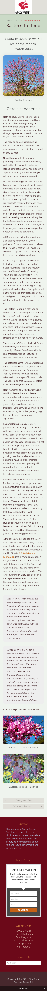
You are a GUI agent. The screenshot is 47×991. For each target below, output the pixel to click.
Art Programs (23, 946)
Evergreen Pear (24, 800)
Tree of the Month (31, 20)
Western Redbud (22, 806)
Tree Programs (23, 937)
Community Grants (23, 940)
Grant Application (23, 943)
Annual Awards (23, 931)
